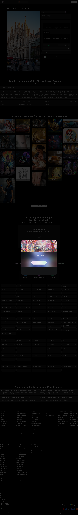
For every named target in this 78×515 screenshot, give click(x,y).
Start (39, 262)
